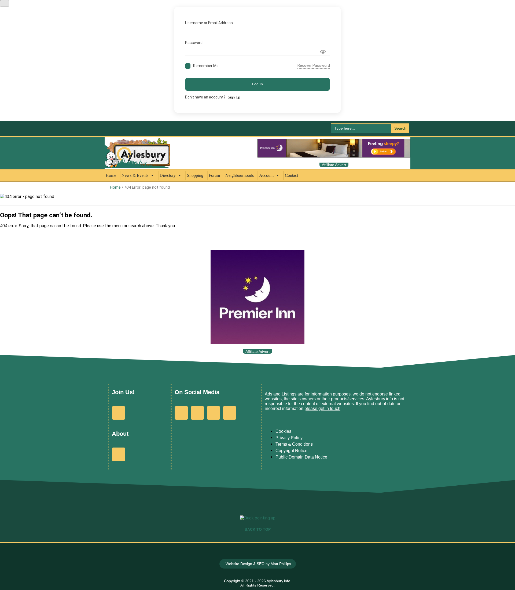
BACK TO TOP (258, 529)
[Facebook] (181, 413)
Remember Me (206, 66)
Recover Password (313, 65)
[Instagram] (197, 413)
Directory (168, 175)
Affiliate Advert (334, 165)
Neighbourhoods (239, 175)
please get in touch (322, 408)
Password (194, 43)
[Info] (118, 454)
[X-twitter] (213, 413)
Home (111, 175)
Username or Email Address (209, 23)
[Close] (4, 3)
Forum (214, 175)
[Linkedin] (229, 413)
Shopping (195, 175)
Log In (257, 84)
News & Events (135, 175)
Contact (291, 175)
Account (266, 175)
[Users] (118, 413)
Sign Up (234, 97)
